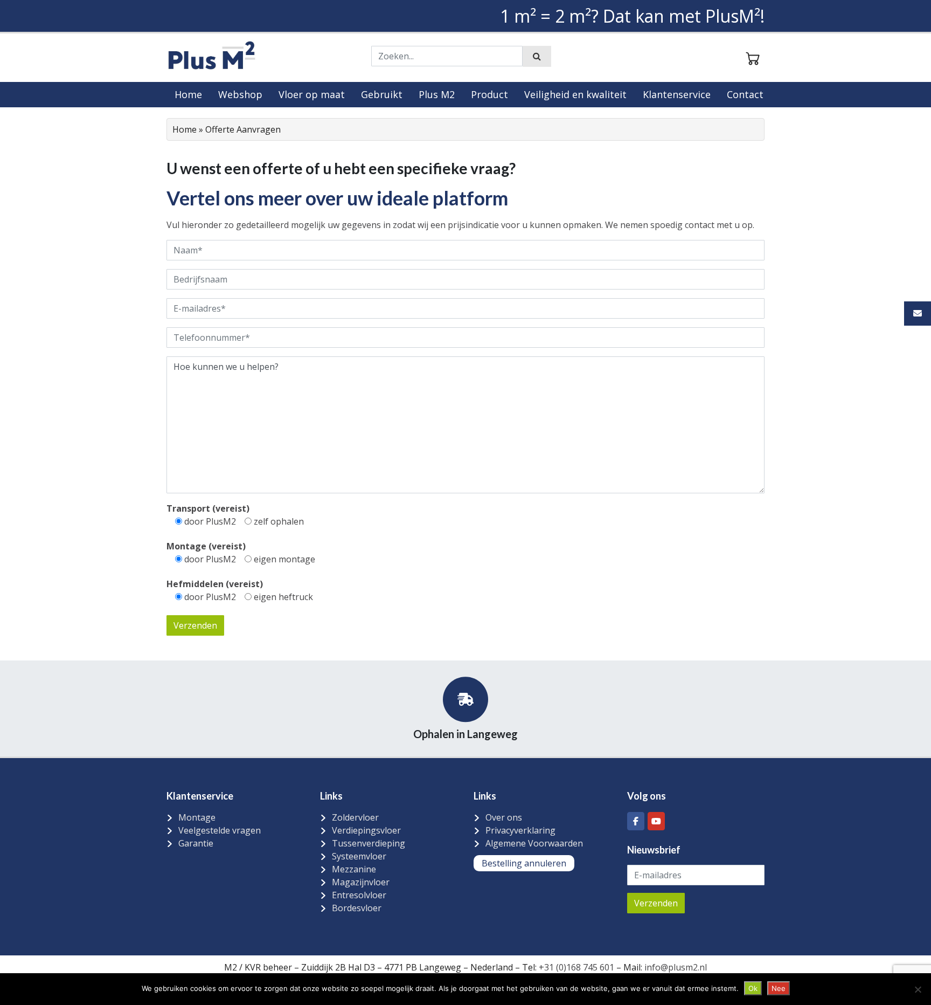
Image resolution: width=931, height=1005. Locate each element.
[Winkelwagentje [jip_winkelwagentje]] (752, 57)
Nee (779, 988)
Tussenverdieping (368, 843)
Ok (753, 988)
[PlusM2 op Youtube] (656, 821)
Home (188, 94)
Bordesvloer (356, 908)
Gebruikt (381, 94)
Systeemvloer (359, 856)
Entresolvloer (359, 895)
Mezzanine (354, 869)
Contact (745, 94)
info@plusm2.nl (674, 967)
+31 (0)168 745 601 (576, 967)
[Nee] (917, 989)
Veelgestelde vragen (219, 830)
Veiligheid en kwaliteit (575, 94)
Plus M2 (437, 94)
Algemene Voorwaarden (534, 843)
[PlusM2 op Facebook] (635, 821)
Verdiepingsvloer (366, 830)
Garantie (195, 843)
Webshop (240, 94)
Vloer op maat (312, 94)
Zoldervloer (355, 817)
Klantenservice (677, 94)
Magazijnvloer (361, 882)
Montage (197, 817)
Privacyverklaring (520, 830)
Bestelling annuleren (524, 863)
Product (489, 94)
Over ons (503, 817)
